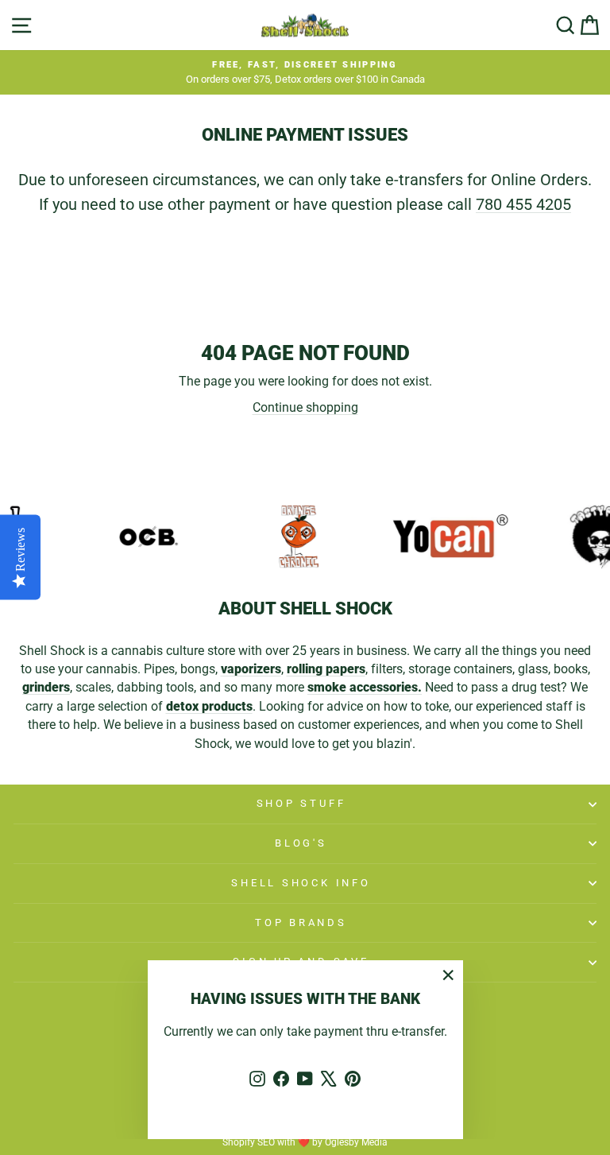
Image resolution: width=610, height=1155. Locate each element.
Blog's (301, 843)
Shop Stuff (301, 803)
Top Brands (301, 922)
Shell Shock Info (300, 883)
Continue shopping (305, 407)
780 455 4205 (523, 204)
